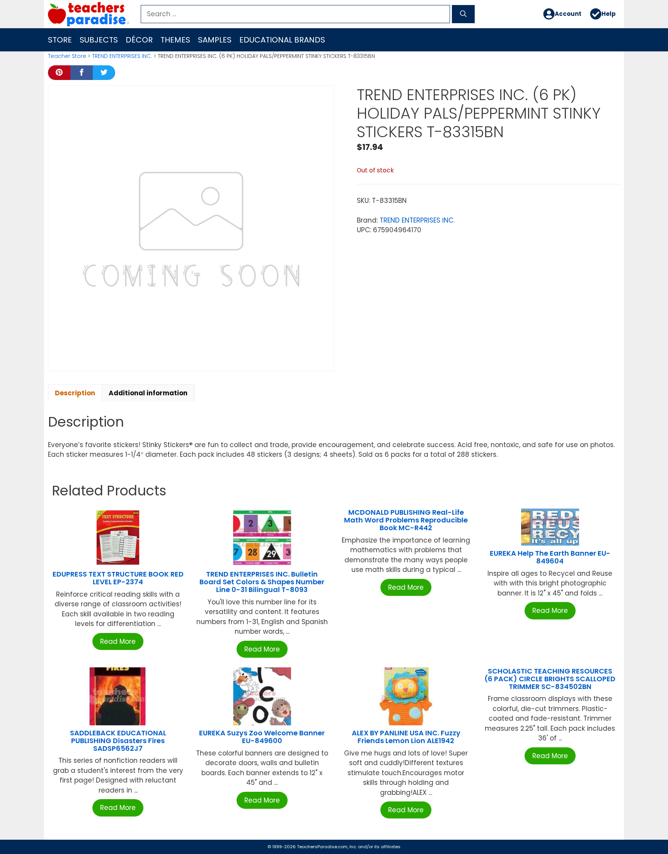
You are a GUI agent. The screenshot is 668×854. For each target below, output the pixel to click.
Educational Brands (282, 39)
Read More (118, 641)
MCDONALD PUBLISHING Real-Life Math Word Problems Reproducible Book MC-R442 (406, 519)
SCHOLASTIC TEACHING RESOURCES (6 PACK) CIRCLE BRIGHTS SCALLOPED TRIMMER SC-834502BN (549, 678)
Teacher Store (67, 56)
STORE (60, 39)
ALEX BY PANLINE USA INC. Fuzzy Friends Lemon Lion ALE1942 (406, 736)
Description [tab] (75, 393)
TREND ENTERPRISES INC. (122, 56)
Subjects (99, 39)
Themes (175, 39)
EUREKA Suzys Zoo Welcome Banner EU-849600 (262, 736)
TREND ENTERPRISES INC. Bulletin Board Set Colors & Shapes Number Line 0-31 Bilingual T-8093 (261, 581)
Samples (215, 39)
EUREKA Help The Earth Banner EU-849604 (550, 557)
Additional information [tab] (148, 393)
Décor (139, 39)
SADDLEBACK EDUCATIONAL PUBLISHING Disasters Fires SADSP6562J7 (118, 740)
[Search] (463, 14)
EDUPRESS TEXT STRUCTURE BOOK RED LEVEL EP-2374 (118, 578)
